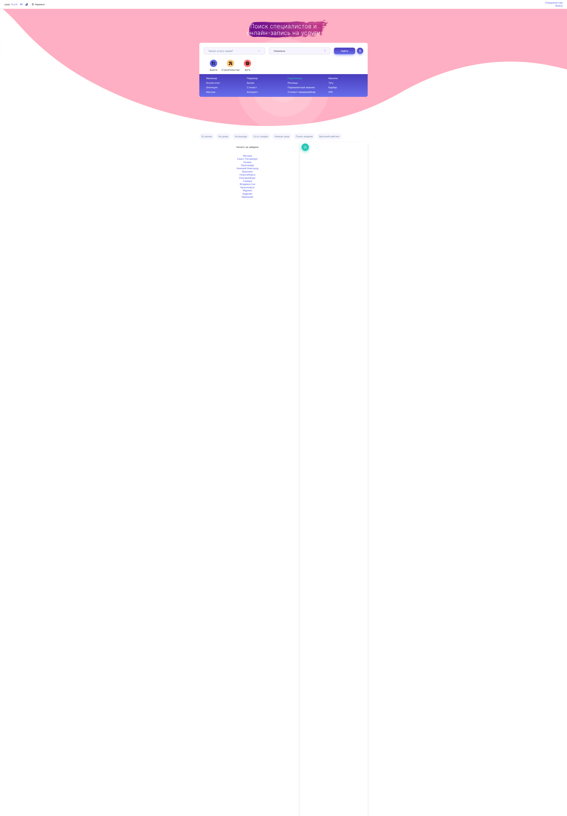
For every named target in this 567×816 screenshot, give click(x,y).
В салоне (207, 136)
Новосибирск (247, 174)
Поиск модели (304, 136)
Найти (344, 50)
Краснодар (247, 165)
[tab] (213, 65)
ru (21, 4)
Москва (247, 155)
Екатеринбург (247, 177)
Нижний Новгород (247, 168)
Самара (247, 180)
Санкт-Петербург (247, 158)
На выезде (241, 136)
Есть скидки (261, 136)
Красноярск (248, 187)
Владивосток (247, 184)
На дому (223, 136)
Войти (559, 5)
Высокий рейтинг (329, 136)
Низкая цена (282, 136)
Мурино (247, 190)
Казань (247, 162)
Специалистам (554, 2)
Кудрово (247, 193)
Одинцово (247, 196)
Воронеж (247, 171)
